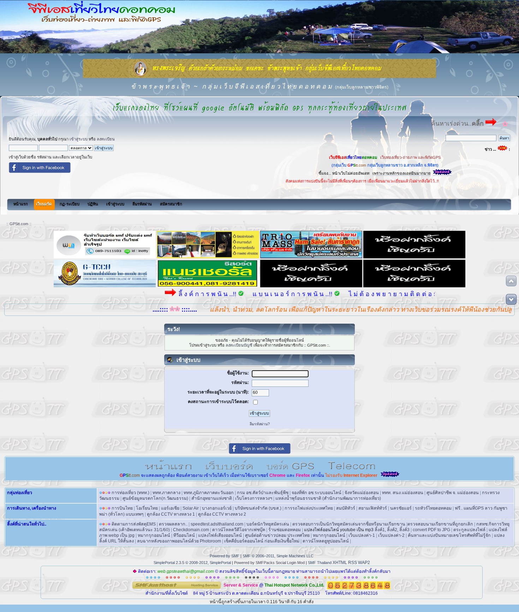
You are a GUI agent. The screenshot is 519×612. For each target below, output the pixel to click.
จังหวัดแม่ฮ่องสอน (362, 492)
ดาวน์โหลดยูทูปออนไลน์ (326, 541)
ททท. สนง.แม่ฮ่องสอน (402, 492)
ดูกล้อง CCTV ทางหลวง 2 (222, 514)
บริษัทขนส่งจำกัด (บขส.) (258, 508)
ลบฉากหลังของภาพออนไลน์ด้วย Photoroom (179, 541)
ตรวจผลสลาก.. (173, 524)
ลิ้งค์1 (380, 529)
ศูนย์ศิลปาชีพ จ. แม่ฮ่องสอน (452, 492)
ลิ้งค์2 (392, 529)
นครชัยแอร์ (401, 508)
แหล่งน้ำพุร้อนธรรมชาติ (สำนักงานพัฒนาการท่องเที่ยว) (328, 498)
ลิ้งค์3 (404, 529)
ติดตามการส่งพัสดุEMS (134, 524)
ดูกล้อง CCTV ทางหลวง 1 (171, 514)
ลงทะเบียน (106, 139)
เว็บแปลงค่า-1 (361, 535)
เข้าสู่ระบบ (79, 139)
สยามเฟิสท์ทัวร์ (372, 508)
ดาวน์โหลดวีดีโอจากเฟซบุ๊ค (238, 529)
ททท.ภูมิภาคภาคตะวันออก (209, 492)
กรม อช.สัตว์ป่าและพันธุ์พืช (262, 492)
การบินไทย (122, 508)
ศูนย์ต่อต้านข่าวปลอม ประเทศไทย (277, 535)
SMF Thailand (320, 562)
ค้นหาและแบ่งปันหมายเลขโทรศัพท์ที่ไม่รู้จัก (449, 535)
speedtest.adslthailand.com (217, 524)
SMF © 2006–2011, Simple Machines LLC (278, 556)
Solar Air (191, 508)
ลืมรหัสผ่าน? (260, 424)
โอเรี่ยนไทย (147, 508)
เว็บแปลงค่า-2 (391, 535)
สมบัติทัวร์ (345, 508)
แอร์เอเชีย (170, 508)
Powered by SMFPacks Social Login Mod (269, 562)
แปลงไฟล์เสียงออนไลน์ (220, 535)
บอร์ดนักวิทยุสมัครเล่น (267, 524)
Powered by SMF (224, 556)
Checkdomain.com (191, 529)
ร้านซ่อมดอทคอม (284, 529)
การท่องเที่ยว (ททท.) (130, 492)
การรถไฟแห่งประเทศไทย (309, 508)
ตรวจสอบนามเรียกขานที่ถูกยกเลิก (440, 524)
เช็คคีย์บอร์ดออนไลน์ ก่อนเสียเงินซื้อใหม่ (261, 541)
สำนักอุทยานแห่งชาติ (211, 498)
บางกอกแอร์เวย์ (217, 508)
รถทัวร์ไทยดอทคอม (433, 508)
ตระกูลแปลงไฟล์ (469, 529)
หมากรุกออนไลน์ (154, 535)
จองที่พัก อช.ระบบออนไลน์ (316, 492)
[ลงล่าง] (511, 299)
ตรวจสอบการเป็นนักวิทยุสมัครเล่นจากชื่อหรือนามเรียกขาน (348, 524)
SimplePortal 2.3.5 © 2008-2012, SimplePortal (192, 562)
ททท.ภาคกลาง (166, 492)
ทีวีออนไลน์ (184, 535)
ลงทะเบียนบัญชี (239, 345)
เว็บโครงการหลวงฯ (253, 498)
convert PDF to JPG (431, 529)
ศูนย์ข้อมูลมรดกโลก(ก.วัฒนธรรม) (155, 498)
